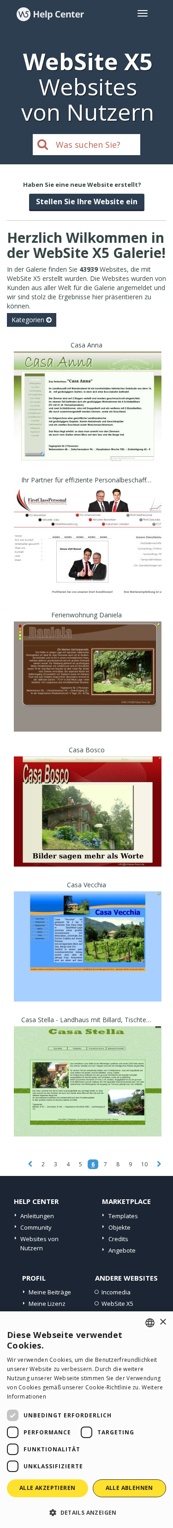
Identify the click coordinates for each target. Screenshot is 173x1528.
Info (87, 453)
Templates (123, 1216)
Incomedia (116, 1292)
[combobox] (150, 1322)
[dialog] (86, 1419)
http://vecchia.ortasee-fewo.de (87, 958)
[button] (86, 1512)
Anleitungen (37, 1216)
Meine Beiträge (50, 1292)
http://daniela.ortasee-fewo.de (88, 688)
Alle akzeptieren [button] (47, 1488)
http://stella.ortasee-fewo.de (88, 1093)
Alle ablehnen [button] (129, 1488)
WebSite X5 (117, 1303)
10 (144, 1164)
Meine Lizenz (47, 1303)
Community (36, 1227)
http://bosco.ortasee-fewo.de (87, 823)
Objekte (119, 1227)
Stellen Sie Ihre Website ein (86, 201)
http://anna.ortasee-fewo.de (88, 418)
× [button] (162, 1322)
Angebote (122, 1250)
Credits (118, 1239)
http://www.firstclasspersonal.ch (87, 553)
